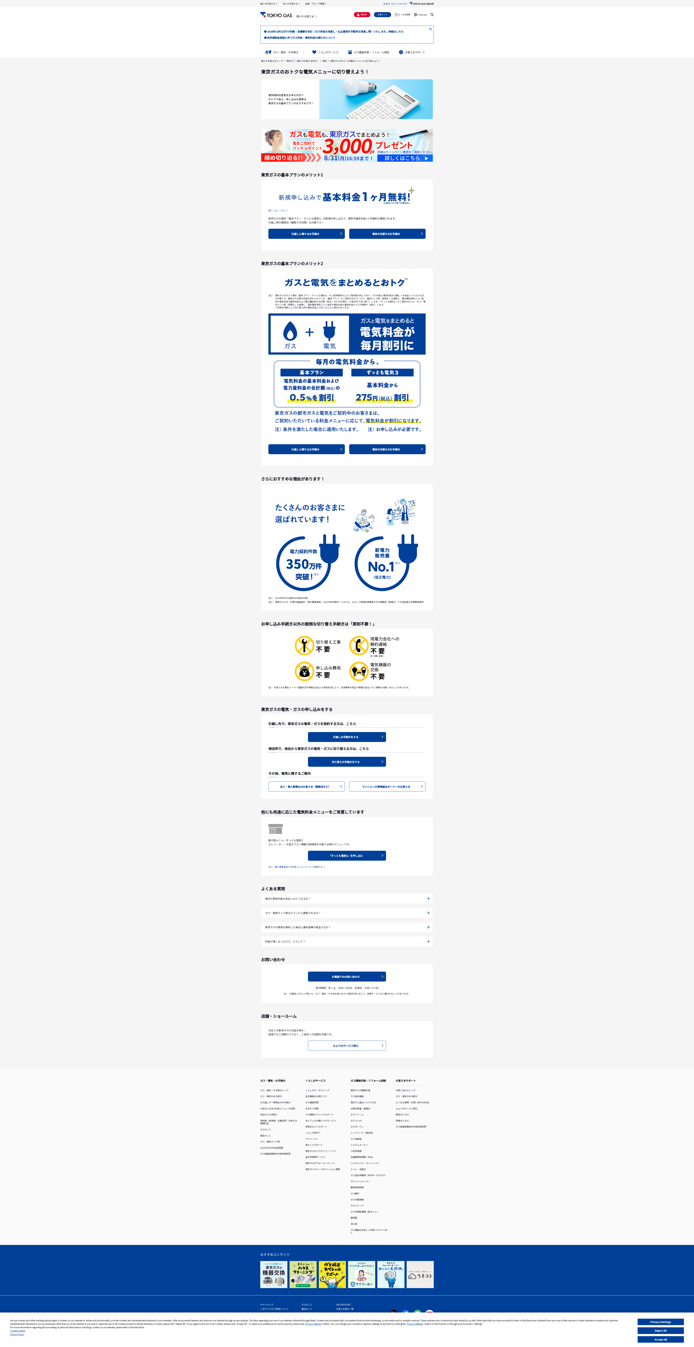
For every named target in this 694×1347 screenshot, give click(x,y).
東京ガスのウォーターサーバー (320, 1163)
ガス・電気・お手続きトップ (274, 1090)
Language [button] (422, 14)
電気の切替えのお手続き (386, 234)
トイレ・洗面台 (358, 1169)
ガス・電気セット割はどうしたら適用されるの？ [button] (293, 913)
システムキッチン (359, 1144)
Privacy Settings (660, 1322)
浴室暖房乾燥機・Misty (362, 1156)
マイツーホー (311, 1138)
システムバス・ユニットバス (365, 1163)
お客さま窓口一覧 (345, 1308)
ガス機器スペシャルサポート (319, 1114)
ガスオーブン (357, 1126)
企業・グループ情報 (314, 3)
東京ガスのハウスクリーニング (320, 1150)
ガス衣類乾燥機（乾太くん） (365, 1211)
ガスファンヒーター (360, 1181)
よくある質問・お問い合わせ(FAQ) (412, 1102)
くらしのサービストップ (317, 1090)
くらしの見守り (313, 1132)
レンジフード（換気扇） (362, 1132)
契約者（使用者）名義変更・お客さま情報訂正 (278, 1122)
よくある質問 (404, 14)
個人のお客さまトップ (272, 60)
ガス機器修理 (311, 1102)
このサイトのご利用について (274, 1308)
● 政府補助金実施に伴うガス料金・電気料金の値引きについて (299, 37)
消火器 (354, 1223)
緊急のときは (402, 1114)
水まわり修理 (311, 1108)
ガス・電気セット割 (270, 1141)
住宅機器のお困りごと (316, 1096)
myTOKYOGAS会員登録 (271, 1147)
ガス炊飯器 (356, 1138)
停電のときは (402, 1120)
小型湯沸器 (356, 1150)
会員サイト (382, 14)
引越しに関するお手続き (305, 234)
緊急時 (364, 14)
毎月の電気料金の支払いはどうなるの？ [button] (288, 898)
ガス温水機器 (357, 1096)
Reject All (661, 1330)
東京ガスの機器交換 (360, 1090)
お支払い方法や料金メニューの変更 (277, 1108)
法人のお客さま (290, 3)
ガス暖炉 (355, 1193)
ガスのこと (265, 1129)
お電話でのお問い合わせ (346, 976)
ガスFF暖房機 (357, 1199)
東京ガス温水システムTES (363, 1102)
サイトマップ (266, 1304)
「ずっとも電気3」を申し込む (346, 855)
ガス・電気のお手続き (271, 1096)
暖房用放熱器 (357, 1187)
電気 (325, 60)
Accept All (661, 1339)
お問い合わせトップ (405, 1090)
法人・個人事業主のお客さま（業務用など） (305, 786)
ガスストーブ (357, 1205)
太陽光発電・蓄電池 (360, 1108)
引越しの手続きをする (345, 737)
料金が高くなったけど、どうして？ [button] (285, 941)
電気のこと (265, 1135)
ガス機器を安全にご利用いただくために (369, 1231)
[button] (432, 14)
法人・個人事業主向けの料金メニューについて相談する (295, 866)
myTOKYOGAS (343, 1304)
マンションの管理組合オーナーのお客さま (386, 786)
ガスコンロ (356, 1120)
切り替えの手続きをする (346, 762)
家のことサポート (314, 1144)
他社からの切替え (269, 1114)
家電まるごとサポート (316, 1126)
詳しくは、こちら (277, 210)
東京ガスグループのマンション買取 (322, 1169)
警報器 (354, 1217)
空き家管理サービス (315, 1156)
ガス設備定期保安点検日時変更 (275, 1153)
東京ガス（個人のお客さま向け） (302, 60)
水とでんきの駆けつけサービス (320, 1120)
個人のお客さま (267, 3)
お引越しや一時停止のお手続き (275, 1102)
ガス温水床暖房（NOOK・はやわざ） (369, 1175)
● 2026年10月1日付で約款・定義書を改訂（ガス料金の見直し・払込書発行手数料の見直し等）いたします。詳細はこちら (334, 31)
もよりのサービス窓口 (345, 1045)
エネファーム (357, 1114)
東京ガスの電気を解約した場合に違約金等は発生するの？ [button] (298, 927)
